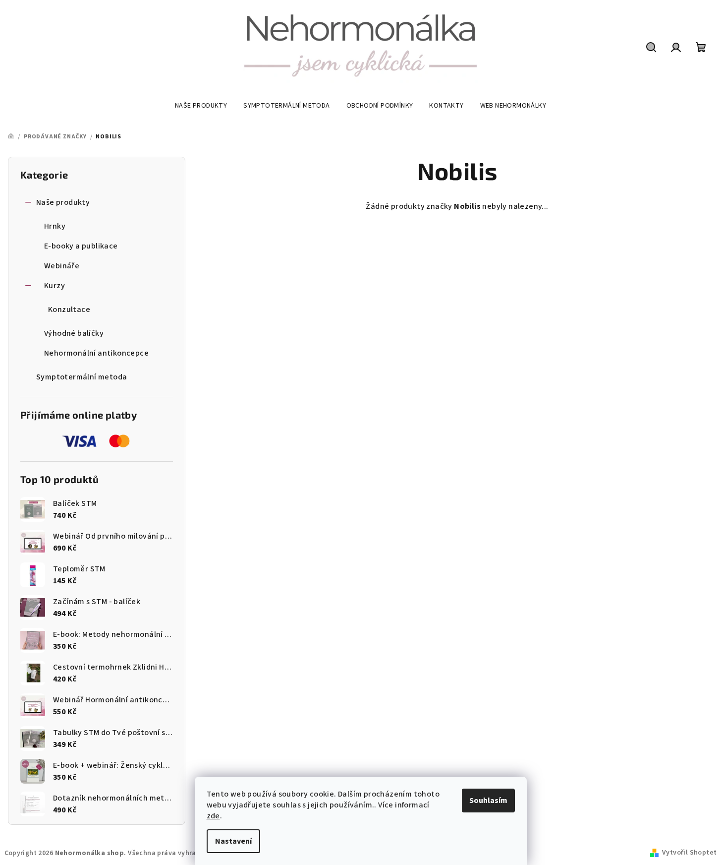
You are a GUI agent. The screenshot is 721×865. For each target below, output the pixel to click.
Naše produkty (63, 202)
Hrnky (54, 226)
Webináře (61, 265)
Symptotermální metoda (81, 376)
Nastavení (233, 841)
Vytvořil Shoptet (689, 853)
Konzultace (69, 309)
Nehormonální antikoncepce (96, 353)
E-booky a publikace (81, 246)
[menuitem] (201, 105)
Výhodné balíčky (74, 333)
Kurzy (54, 285)
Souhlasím (488, 800)
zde (213, 815)
